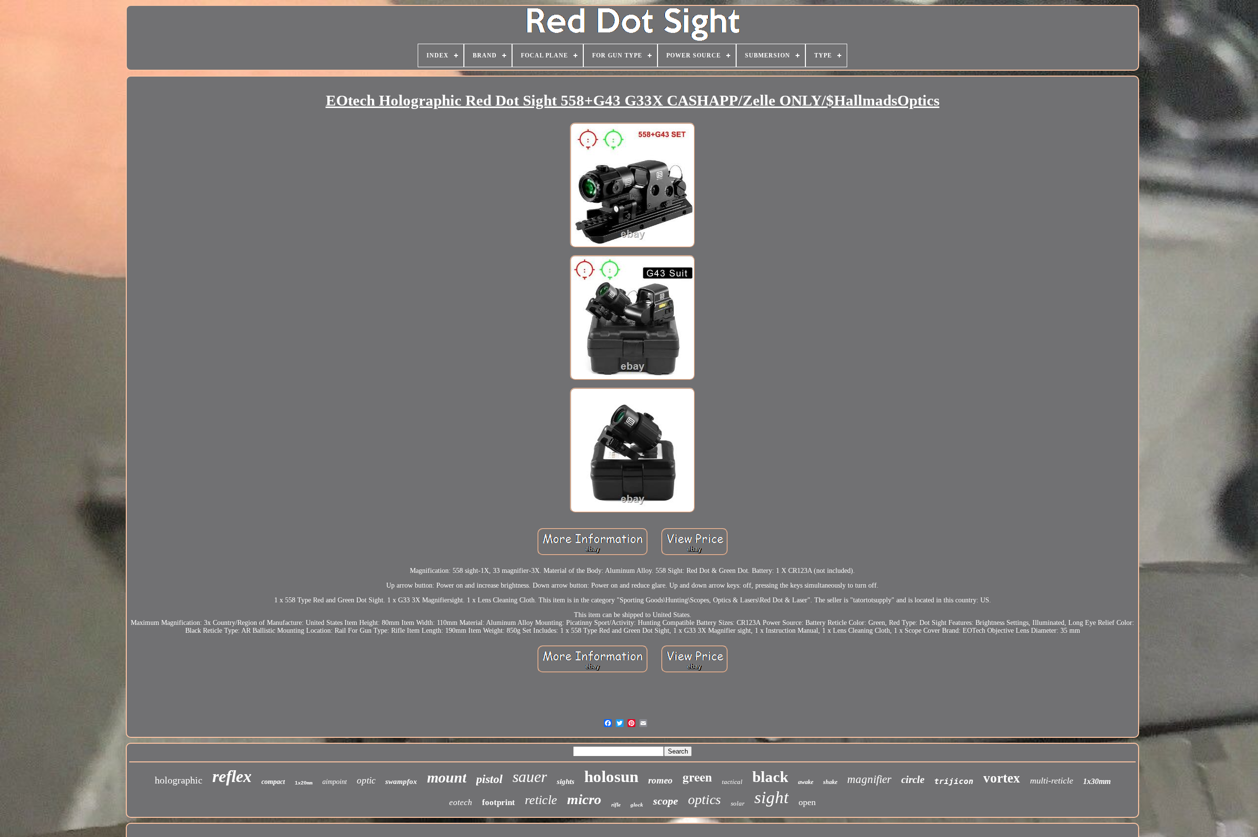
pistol (489, 779)
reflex (232, 776)
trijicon (953, 781)
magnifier (869, 779)
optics (704, 799)
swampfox (401, 781)
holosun (611, 776)
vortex (1001, 778)
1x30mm (1097, 781)
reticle (541, 800)
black (770, 776)
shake (830, 782)
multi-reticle (1051, 780)
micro (584, 799)
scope (665, 801)
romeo (660, 780)
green (697, 777)
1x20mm (304, 783)
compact (273, 781)
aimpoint (334, 781)
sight (771, 797)
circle (912, 779)
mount (446, 777)
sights (565, 781)
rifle (616, 805)
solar (737, 803)
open (807, 802)
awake (805, 782)
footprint (498, 802)
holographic (178, 780)
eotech (460, 802)
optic (366, 780)
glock (636, 805)
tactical (732, 781)
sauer (530, 776)
